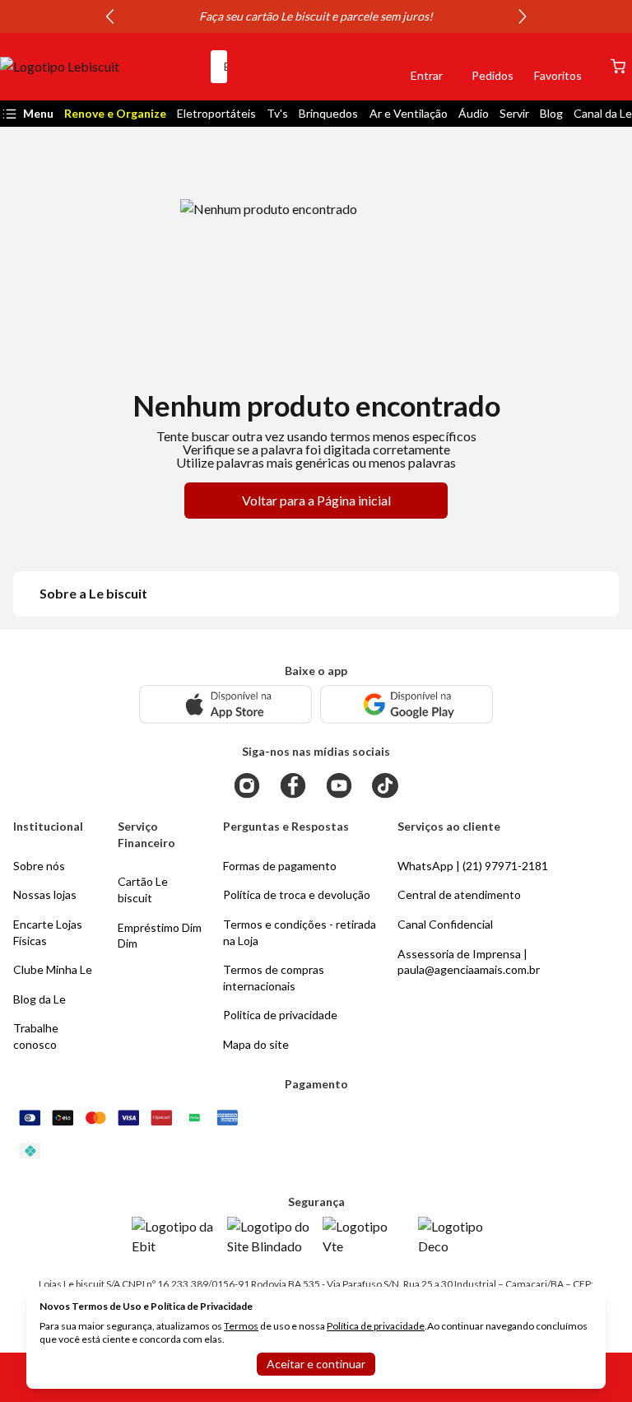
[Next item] (522, 16)
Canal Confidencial (445, 924)
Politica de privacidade (280, 1015)
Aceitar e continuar (316, 1364)
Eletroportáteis (216, 113)
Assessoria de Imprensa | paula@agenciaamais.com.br (468, 962)
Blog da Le (39, 999)
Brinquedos (328, 113)
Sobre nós (39, 866)
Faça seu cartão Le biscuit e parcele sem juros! (316, 16)
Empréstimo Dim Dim (160, 935)
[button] (370, 67)
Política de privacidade (376, 1326)
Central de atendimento (459, 894)
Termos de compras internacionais (273, 977)
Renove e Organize (115, 113)
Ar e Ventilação (408, 113)
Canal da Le (603, 113)
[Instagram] (247, 785)
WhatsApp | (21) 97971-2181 (472, 866)
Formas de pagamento (280, 866)
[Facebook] (293, 785)
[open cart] (618, 66)
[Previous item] (109, 16)
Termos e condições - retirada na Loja (299, 932)
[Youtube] (339, 785)
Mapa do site (256, 1044)
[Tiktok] (385, 785)
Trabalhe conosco (35, 1036)
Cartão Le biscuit (143, 889)
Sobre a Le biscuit (93, 593)
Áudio (473, 113)
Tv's (277, 113)
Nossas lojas (45, 894)
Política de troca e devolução (296, 894)
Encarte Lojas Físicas (47, 932)
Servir (514, 113)
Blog (551, 113)
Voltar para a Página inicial (316, 500)
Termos (241, 1326)
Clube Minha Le (52, 969)
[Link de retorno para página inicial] (99, 67)
